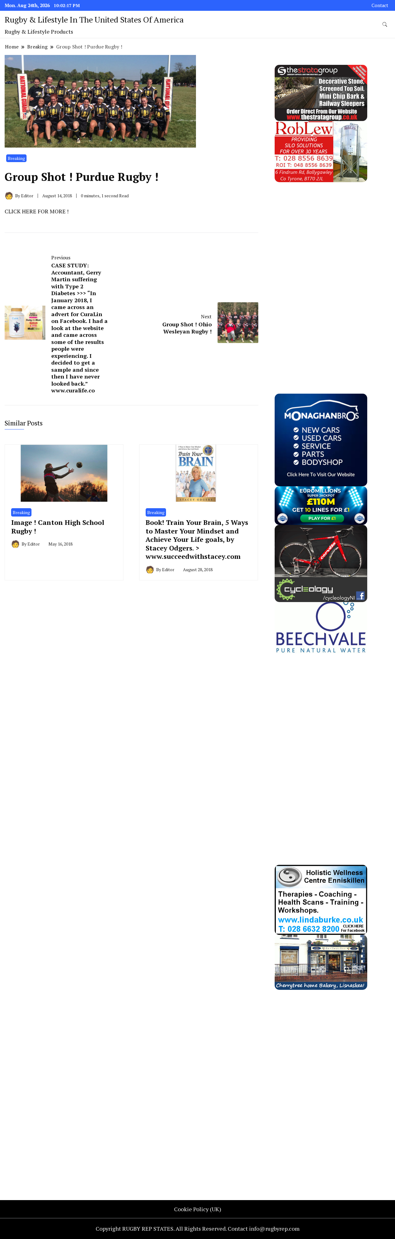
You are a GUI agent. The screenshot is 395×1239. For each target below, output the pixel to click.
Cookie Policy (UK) (197, 1209)
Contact (380, 5)
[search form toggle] (384, 24)
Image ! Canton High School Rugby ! (57, 526)
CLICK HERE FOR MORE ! (37, 211)
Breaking (16, 158)
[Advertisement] (321, 274)
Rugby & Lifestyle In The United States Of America (94, 19)
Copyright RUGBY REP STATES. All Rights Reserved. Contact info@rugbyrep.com (198, 1228)
